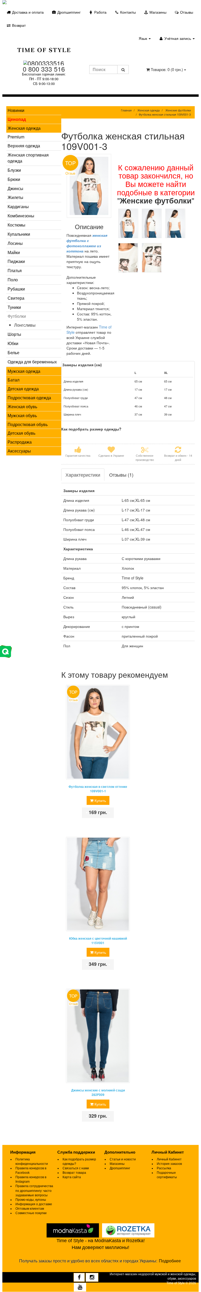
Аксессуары (19, 451)
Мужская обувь (22, 415)
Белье (13, 352)
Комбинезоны (21, 216)
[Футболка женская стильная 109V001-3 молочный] (128, 223)
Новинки (16, 110)
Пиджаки (16, 261)
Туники (14, 307)
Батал (13, 380)
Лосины (15, 243)
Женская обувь (22, 406)
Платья (15, 270)
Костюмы (16, 225)
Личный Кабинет (169, 1159)
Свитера (16, 298)
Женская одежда (24, 128)
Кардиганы (18, 206)
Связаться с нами (76, 1168)
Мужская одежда (24, 371)
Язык (143, 38)
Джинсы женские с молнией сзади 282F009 (98, 1092)
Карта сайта (72, 1177)
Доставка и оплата (27, 12)
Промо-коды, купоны (30, 1200)
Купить (99, 800)
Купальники (19, 234)
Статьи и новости (123, 1159)
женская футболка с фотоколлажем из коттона (86, 243)
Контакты (127, 12)
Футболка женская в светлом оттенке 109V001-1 (98, 788)
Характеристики (82, 474)
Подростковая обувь (28, 424)
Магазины (157, 12)
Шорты (14, 334)
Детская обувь (21, 433)
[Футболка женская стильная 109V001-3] (89, 186)
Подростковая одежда (29, 398)
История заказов (169, 1164)
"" (155, 200)
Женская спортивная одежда (28, 158)
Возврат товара (74, 1173)
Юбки (13, 343)
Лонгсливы (25, 325)
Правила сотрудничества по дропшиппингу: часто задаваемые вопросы (34, 1190)
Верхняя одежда (24, 146)
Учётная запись (177, 38)
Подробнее (170, 1261)
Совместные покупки (31, 1213)
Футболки (17, 316)
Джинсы (15, 188)
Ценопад (17, 119)
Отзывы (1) (121, 474)
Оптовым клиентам (29, 1208)
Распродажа (20, 442)
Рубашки (16, 289)
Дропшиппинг (68, 12)
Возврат (18, 25)
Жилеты (15, 197)
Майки (14, 252)
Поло (13, 280)
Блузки (14, 170)
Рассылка (164, 1168)
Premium (16, 137)
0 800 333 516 (44, 69)
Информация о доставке (33, 1204)
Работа (100, 12)
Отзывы (186, 12)
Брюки (14, 179)
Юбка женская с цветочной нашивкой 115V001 (98, 940)
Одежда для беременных (32, 362)
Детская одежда (23, 389)
